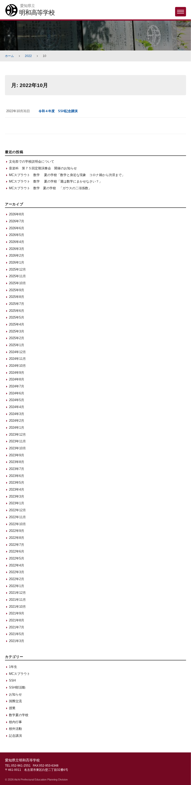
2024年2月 (16, 420)
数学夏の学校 (18, 715)
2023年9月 (16, 455)
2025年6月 (16, 311)
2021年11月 (17, 599)
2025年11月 (17, 276)
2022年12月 (17, 510)
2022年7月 (16, 545)
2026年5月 (16, 235)
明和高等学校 (37, 12)
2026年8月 (16, 214)
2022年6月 (16, 551)
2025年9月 (16, 290)
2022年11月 (17, 517)
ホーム (9, 56)
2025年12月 (17, 269)
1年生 (13, 667)
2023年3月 (16, 496)
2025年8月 (16, 297)
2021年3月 (16, 641)
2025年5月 (16, 317)
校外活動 (15, 729)
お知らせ (15, 694)
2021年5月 (16, 634)
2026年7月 (16, 221)
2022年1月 (16, 586)
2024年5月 (16, 400)
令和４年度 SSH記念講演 (58, 111)
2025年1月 (16, 345)
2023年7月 (16, 469)
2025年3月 (16, 331)
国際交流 (15, 701)
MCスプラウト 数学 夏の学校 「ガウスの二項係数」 (50, 188)
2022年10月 (17, 524)
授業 (12, 708)
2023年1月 (16, 503)
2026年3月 (16, 249)
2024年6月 (16, 393)
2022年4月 (16, 565)
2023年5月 (16, 482)
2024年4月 (16, 407)
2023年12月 (17, 434)
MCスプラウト (19, 674)
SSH (12, 680)
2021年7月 (16, 627)
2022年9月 (16, 531)
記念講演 (15, 736)
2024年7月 (16, 386)
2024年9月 (16, 372)
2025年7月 (16, 304)
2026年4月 (16, 242)
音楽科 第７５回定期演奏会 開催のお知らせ (43, 168)
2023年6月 (16, 476)
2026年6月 (16, 228)
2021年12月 (17, 593)
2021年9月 (16, 613)
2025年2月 (16, 338)
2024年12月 (17, 352)
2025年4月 (16, 324)
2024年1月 (16, 427)
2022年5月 (16, 558)
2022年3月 (16, 572)
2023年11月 (17, 441)
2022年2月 (16, 579)
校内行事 (15, 722)
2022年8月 (16, 538)
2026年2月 (16, 255)
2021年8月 (16, 620)
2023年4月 (16, 489)
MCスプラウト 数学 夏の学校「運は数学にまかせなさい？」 (55, 181)
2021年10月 (17, 606)
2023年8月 (16, 462)
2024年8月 (16, 379)
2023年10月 (17, 448)
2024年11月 (17, 359)
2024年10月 (17, 366)
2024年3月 (16, 414)
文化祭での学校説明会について (31, 161)
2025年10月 (17, 283)
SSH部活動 (17, 687)
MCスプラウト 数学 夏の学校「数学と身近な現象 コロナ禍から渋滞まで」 (67, 175)
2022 (28, 56)
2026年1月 (16, 262)
